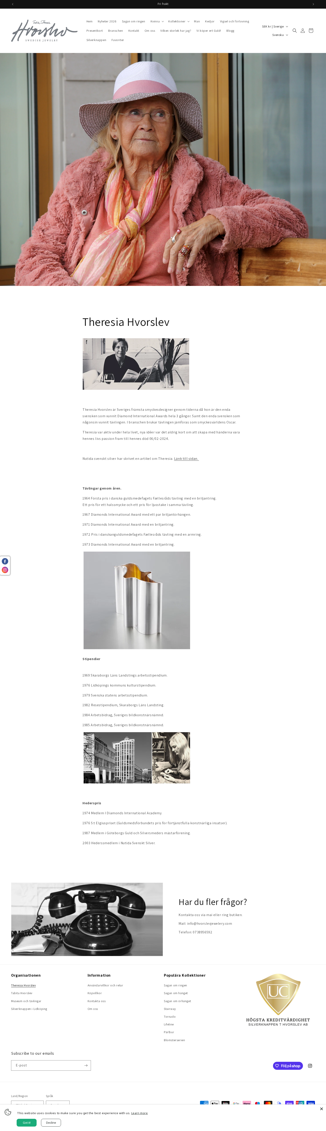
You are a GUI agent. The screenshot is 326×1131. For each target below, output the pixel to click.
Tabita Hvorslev (21, 993)
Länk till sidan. (186, 458)
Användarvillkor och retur (105, 985)
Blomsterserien (174, 1040)
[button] (157, 21)
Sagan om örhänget (177, 1001)
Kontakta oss (97, 1001)
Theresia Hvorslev (23, 985)
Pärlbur (169, 1032)
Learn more (139, 1113)
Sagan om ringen (175, 985)
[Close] (321, 1109)
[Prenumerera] (86, 1065)
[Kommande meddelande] (313, 4)
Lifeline (169, 1024)
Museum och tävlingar (26, 1001)
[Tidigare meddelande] (13, 4)
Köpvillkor (95, 993)
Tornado (170, 1017)
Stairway (170, 1009)
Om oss (93, 1009)
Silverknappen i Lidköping (29, 1009)
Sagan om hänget (176, 993)
